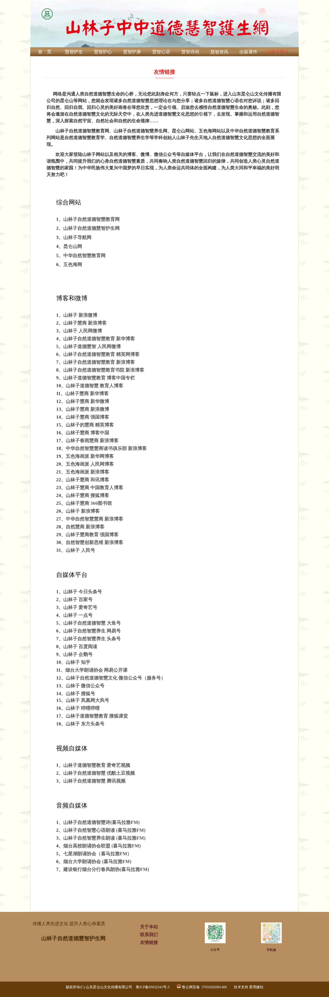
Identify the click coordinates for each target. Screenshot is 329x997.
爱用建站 (256, 987)
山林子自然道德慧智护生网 (73, 938)
